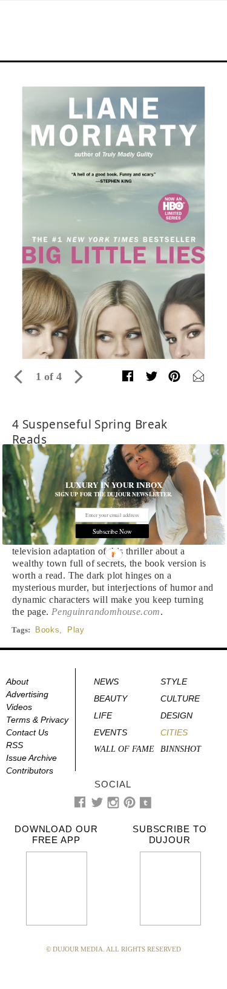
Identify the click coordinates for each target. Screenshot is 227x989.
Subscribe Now (111, 531)
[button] (113, 485)
